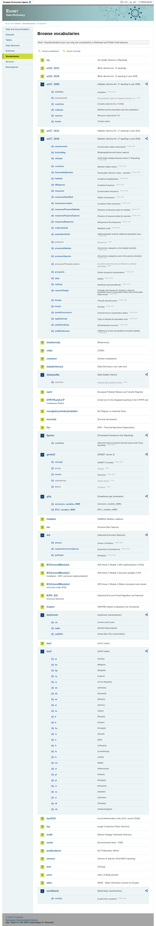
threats (58, 300)
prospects (59, 272)
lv (56, 757)
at (56, 659)
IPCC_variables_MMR (65, 510)
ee (56, 699)
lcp (48, 826)
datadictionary (55, 366)
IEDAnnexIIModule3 (58, 573)
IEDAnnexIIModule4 (58, 584)
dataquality (53, 374)
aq (48, 60)
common (52, 358)
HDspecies (60, 185)
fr (55, 722)
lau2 (49, 651)
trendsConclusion (63, 312)
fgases (50, 435)
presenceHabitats (63, 248)
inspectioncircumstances (67, 549)
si (56, 797)
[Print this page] (131, 2)
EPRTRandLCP (56, 400)
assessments (61, 146)
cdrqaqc (59, 158)
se (56, 792)
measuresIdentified (64, 197)
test (49, 866)
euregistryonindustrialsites (62, 411)
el (56, 705)
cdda (49, 350)
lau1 (49, 643)
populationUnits (62, 234)
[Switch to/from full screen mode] (135, 2)
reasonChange (62, 290)
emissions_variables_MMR (67, 504)
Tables (9, 40)
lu (56, 751)
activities (59, 92)
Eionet (17, 23)
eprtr (49, 392)
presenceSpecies (63, 256)
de (56, 688)
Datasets (10, 34)
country (58, 898)
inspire (51, 607)
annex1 (58, 543)
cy (56, 676)
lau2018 (51, 818)
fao (48, 427)
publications (54, 850)
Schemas (10, 51)
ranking (58, 284)
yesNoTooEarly (62, 325)
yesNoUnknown (62, 331)
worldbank (53, 891)
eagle (57, 628)
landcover (52, 615)
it (55, 740)
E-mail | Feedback (14, 917)
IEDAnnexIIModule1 (58, 564)
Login (125, 2)
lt (55, 746)
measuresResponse (64, 222)
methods (59, 110)
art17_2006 (53, 84)
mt (56, 763)
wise (49, 883)
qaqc (57, 278)
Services (10, 61)
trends (58, 121)
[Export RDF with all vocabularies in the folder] (146, 84)
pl (56, 774)
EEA (18, 2)
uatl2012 (59, 634)
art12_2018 (53, 76)
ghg (49, 496)
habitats (58, 178)
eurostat (51, 419)
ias (48, 527)
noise (50, 842)
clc (56, 622)
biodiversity (53, 342)
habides (51, 519)
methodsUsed (61, 228)
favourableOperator (64, 172)
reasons (58, 116)
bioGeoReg (60, 152)
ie (56, 734)
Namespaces (12, 67)
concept (58, 462)
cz (56, 682)
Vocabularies (12, 56)
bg (56, 670)
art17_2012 (53, 131)
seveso (51, 858)
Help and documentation (17, 29)
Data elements (13, 45)
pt (56, 780)
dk (56, 694)
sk (56, 803)
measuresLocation (63, 203)
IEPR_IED (52, 595)
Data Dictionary (29, 23)
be (56, 665)
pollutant (59, 555)
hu (56, 728)
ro (56, 786)
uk (56, 809)
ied (48, 535)
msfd (49, 834)
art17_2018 (53, 138)
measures (59, 191)
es (56, 711)
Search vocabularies (50, 51)
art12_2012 (53, 68)
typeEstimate (61, 319)
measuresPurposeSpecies (67, 216)
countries (59, 104)
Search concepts (73, 51)
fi (55, 717)
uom (49, 875)
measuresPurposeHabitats (67, 209)
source (58, 474)
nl (56, 769)
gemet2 (51, 454)
